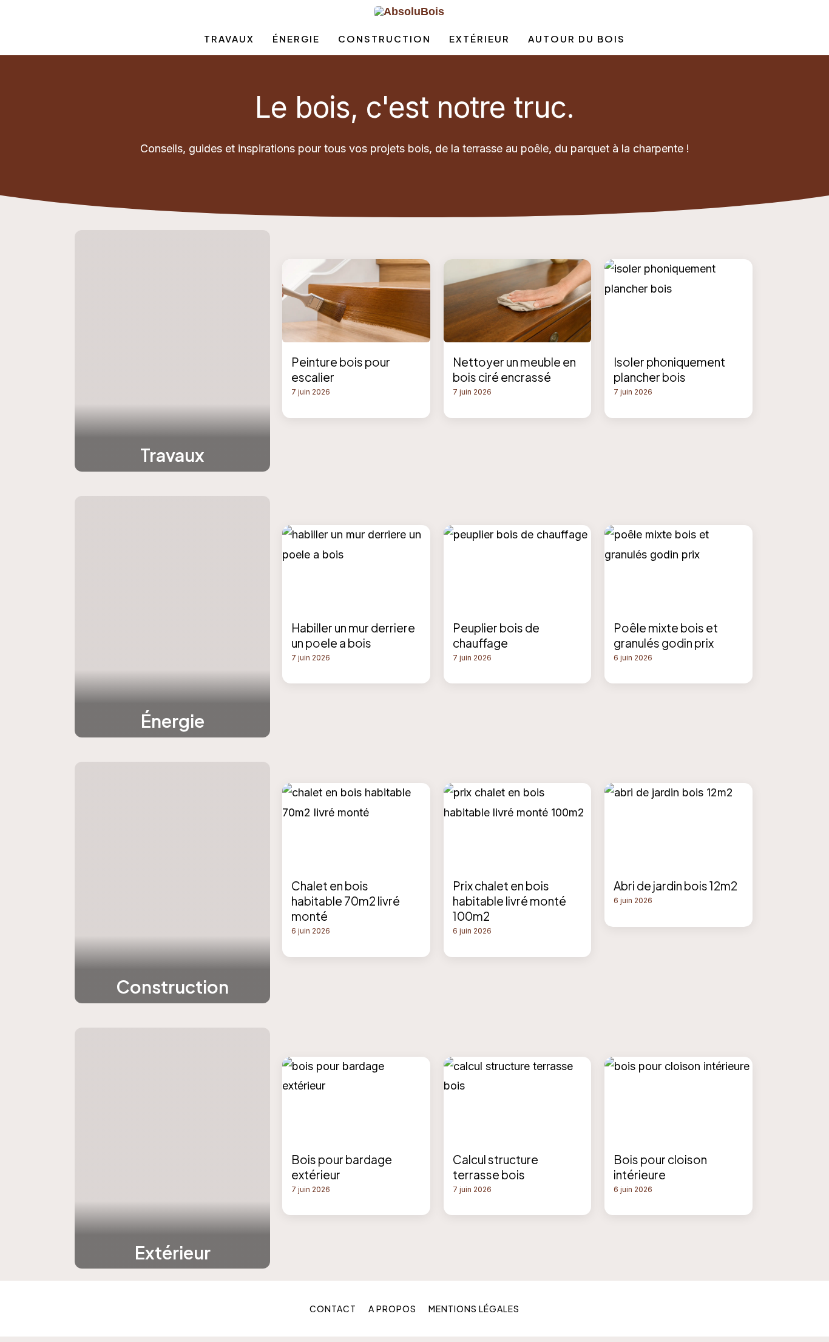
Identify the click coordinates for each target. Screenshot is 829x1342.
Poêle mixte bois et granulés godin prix (666, 635)
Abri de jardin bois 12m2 (675, 885)
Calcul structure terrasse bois (495, 1167)
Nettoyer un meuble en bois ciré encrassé (514, 369)
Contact (333, 1308)
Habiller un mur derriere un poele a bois (353, 635)
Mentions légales (473, 1308)
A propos (392, 1308)
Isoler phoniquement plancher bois (669, 369)
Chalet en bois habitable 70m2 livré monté (345, 900)
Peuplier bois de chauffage (496, 635)
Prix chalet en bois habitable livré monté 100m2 (509, 900)
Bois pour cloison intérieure (660, 1167)
